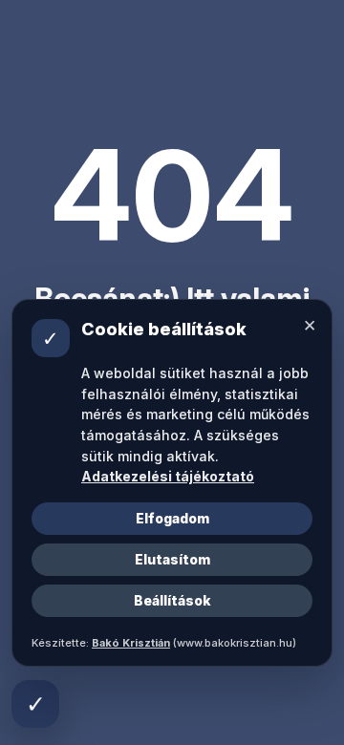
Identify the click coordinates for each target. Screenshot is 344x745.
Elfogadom (172, 518)
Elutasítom (172, 559)
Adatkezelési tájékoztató (167, 476)
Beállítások (172, 600)
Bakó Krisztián (131, 642)
